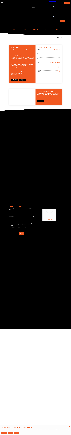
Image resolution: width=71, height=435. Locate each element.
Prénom (10, 211)
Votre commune (11, 216)
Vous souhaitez (23, 215)
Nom (22, 211)
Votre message (11, 218)
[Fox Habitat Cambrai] (54, 3)
